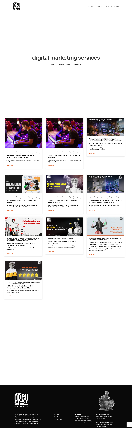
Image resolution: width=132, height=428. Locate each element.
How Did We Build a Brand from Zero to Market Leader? (62, 242)
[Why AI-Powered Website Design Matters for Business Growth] (105, 127)
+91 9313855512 (100, 418)
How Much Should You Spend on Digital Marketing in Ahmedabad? (20, 244)
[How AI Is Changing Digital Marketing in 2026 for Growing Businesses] (23, 133)
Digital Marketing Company (20, 152)
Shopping (61, 64)
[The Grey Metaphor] (16, 6)
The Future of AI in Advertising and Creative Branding (64, 156)
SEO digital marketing (34, 153)
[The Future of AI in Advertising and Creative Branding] (64, 133)
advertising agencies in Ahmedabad (98, 196)
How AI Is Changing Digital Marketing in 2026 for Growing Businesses (21, 156)
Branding (53, 64)
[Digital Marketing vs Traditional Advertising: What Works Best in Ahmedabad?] (105, 184)
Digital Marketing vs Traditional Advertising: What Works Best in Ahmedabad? (105, 201)
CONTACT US (108, 6)
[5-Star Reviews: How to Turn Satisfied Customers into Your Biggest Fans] (23, 270)
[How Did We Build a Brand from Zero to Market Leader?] (64, 226)
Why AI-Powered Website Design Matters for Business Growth (105, 144)
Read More (9, 165)
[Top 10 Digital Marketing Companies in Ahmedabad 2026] (64, 184)
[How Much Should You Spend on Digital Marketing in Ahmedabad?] (23, 226)
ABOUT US (99, 6)
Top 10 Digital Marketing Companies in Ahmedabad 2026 (62, 201)
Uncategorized (77, 64)
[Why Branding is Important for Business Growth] (23, 184)
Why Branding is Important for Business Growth (21, 201)
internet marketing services (18, 153)
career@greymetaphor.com (104, 416)
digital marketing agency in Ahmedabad (99, 197)
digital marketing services (54, 238)
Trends (68, 64)
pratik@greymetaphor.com (104, 424)
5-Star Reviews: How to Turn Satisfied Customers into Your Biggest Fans (20, 287)
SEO (27, 153)
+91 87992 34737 (101, 427)
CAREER (116, 6)
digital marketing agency (12, 151)
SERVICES (90, 6)
